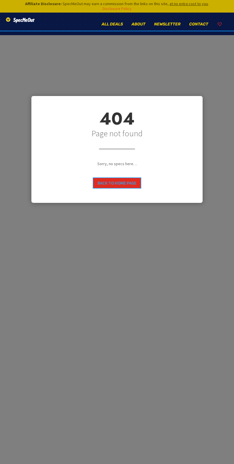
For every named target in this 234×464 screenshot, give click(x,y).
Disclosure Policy (117, 8)
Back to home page (117, 183)
